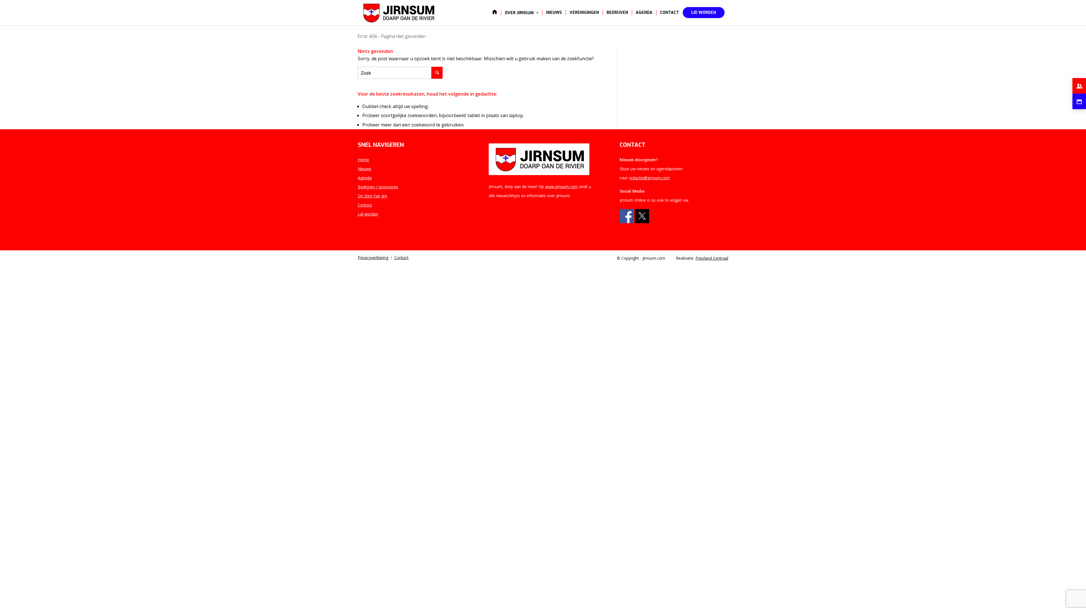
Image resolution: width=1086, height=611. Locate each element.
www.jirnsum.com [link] (561, 186)
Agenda (365, 177)
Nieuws (364, 168)
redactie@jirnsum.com (649, 177)
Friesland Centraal (711, 258)
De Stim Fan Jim (372, 196)
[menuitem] (494, 12)
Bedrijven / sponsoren (378, 187)
